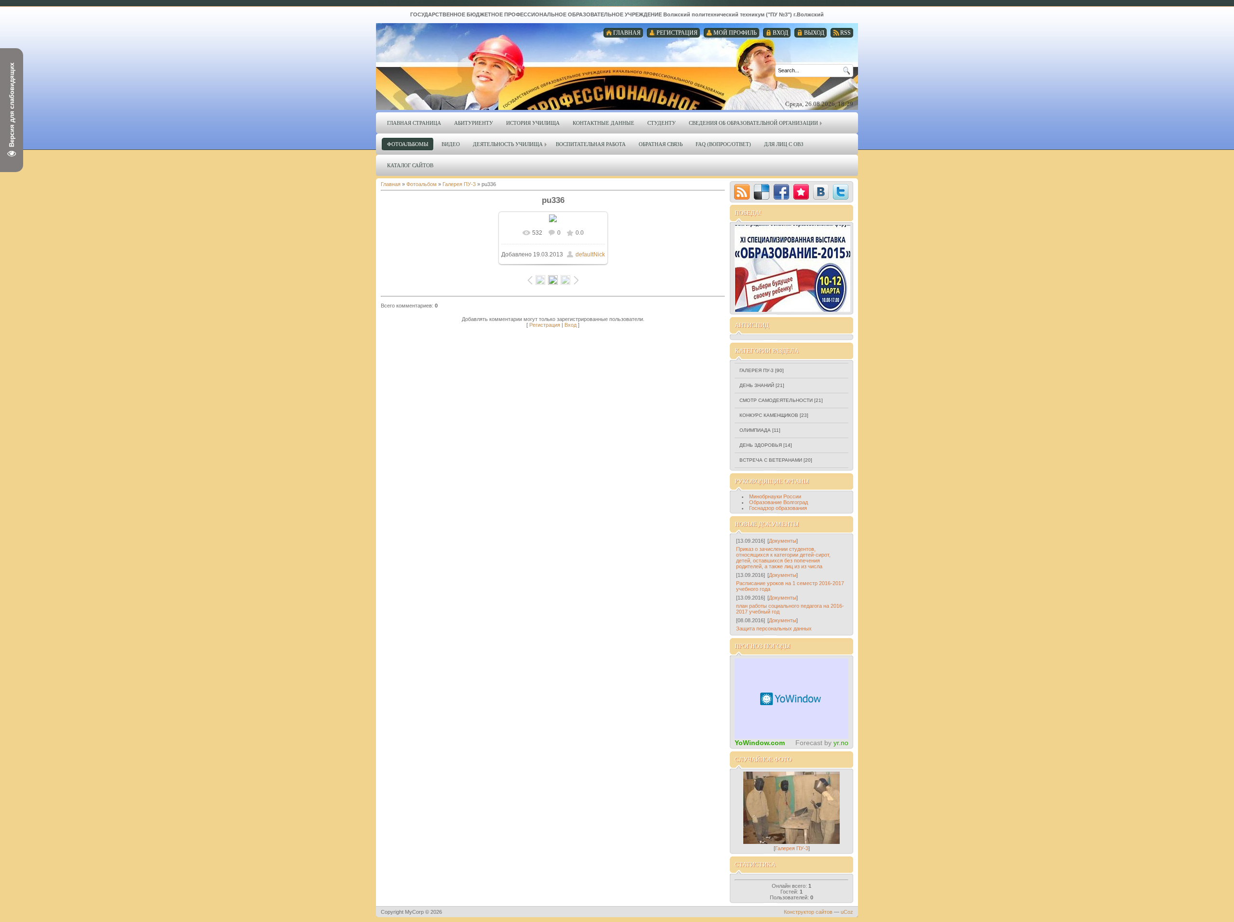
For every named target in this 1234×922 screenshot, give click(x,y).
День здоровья (760, 445)
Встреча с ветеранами (770, 460)
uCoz (847, 912)
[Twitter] (840, 192)
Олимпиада (755, 430)
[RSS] (742, 192)
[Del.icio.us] (761, 192)
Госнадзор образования (778, 508)
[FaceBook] (781, 192)
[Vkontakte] (821, 192)
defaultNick (590, 254)
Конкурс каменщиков (768, 415)
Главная (391, 184)
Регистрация (544, 325)
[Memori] (801, 192)
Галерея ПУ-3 (459, 184)
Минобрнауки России (775, 496)
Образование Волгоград (778, 502)
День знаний (756, 385)
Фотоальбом (421, 184)
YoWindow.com (760, 743)
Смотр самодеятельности (776, 400)
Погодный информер (791, 698)
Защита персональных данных (774, 628)
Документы (782, 541)
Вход (570, 325)
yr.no (840, 743)
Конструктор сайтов (808, 912)
